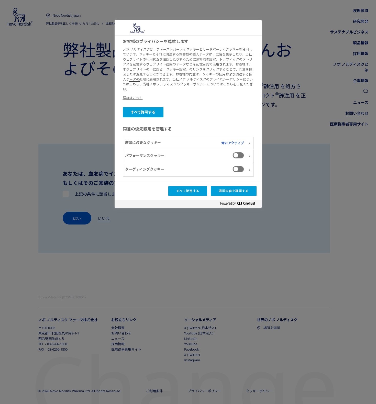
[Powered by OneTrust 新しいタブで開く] (239, 204)
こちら (134, 84)
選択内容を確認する (234, 191)
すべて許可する (143, 112)
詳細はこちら (133, 98)
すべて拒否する (187, 191)
